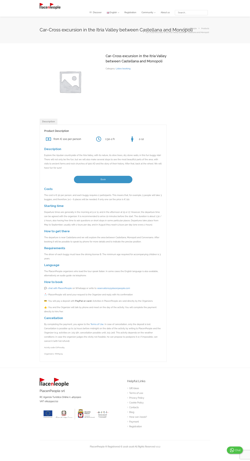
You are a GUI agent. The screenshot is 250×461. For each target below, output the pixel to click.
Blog (131, 412)
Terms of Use (97, 324)
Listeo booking (123, 68)
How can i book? (138, 417)
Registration (130, 12)
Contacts (134, 407)
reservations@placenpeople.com (113, 288)
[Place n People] (50, 6)
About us (165, 12)
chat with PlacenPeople (60, 288)
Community (147, 12)
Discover (97, 12)
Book (103, 179)
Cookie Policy (136, 402)
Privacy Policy (136, 397)
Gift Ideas (134, 388)
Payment (134, 421)
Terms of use (136, 393)
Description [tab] (48, 121)
